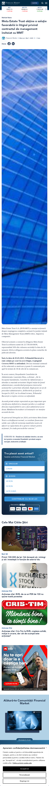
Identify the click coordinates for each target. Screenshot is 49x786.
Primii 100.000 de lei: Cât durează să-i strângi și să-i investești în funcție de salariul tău (23, 558)
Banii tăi (5, 554)
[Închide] (46, 747)
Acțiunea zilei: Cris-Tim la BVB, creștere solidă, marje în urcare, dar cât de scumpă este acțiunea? (24, 633)
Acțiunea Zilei (7, 591)
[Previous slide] (3, 9)
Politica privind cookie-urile (22, 763)
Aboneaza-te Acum (24, 740)
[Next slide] (45, 9)
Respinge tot (24, 781)
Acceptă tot (24, 769)
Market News (7, 18)
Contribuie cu (24, 499)
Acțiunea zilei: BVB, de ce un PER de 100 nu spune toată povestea (22, 595)
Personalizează (24, 775)
